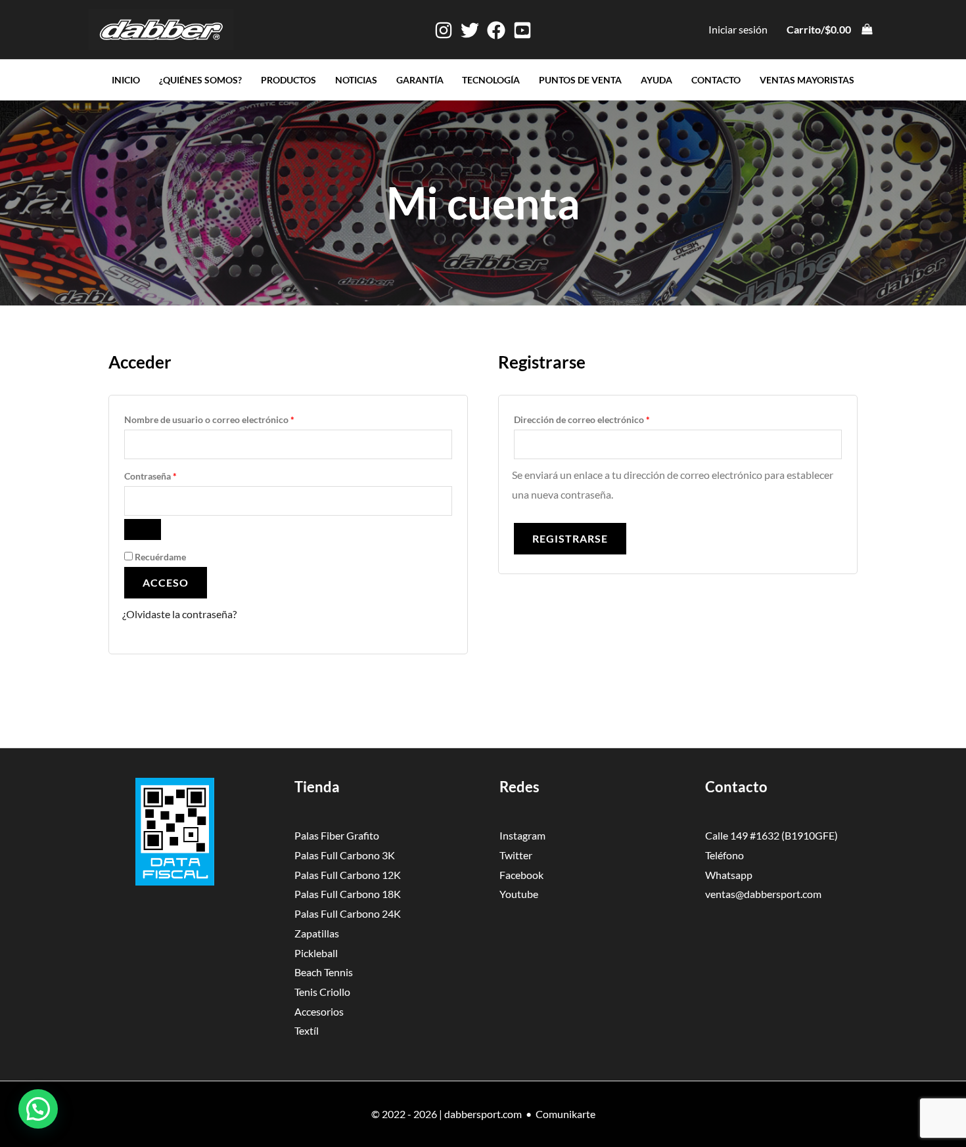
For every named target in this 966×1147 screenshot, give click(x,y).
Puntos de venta (580, 79)
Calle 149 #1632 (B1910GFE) (771, 835)
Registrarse (570, 538)
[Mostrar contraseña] (142, 529)
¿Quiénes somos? (200, 79)
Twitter (515, 855)
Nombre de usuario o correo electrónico (232, 418)
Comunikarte (565, 1114)
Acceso (166, 582)
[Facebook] (496, 30)
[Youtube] (522, 30)
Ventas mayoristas (807, 79)
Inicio (126, 79)
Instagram (522, 835)
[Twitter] (470, 30)
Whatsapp (728, 874)
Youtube (518, 894)
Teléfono (724, 855)
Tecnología (491, 79)
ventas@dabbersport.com (763, 894)
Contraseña (173, 474)
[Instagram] (443, 30)
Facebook (521, 874)
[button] (38, 1109)
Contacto (716, 79)
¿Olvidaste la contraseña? (179, 614)
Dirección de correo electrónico (605, 418)
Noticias (356, 79)
